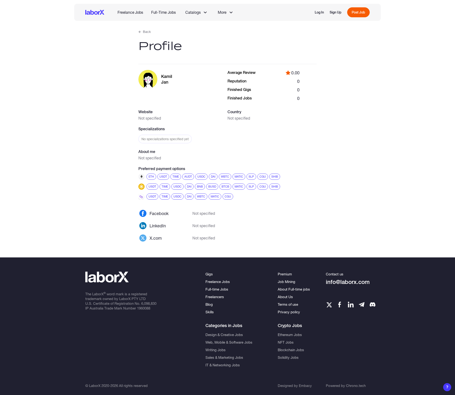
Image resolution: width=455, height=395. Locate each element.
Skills (209, 312)
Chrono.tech (356, 385)
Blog (209, 304)
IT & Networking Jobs (222, 365)
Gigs (209, 274)
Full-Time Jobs (163, 12)
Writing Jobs (215, 350)
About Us (285, 297)
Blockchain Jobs (291, 350)
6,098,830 (148, 303)
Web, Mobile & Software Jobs (228, 342)
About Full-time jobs (294, 289)
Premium (285, 274)
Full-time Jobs (216, 289)
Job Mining (286, 281)
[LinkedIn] (351, 304)
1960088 (143, 308)
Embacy (305, 385)
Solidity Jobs (288, 357)
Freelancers (214, 297)
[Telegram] (361, 304)
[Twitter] (329, 304)
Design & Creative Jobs (224, 334)
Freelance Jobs (130, 12)
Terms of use (288, 304)
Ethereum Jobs (290, 334)
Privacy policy (289, 312)
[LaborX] (94, 12)
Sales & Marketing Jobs (224, 357)
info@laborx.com (348, 282)
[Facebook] (339, 304)
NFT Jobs (286, 342)
